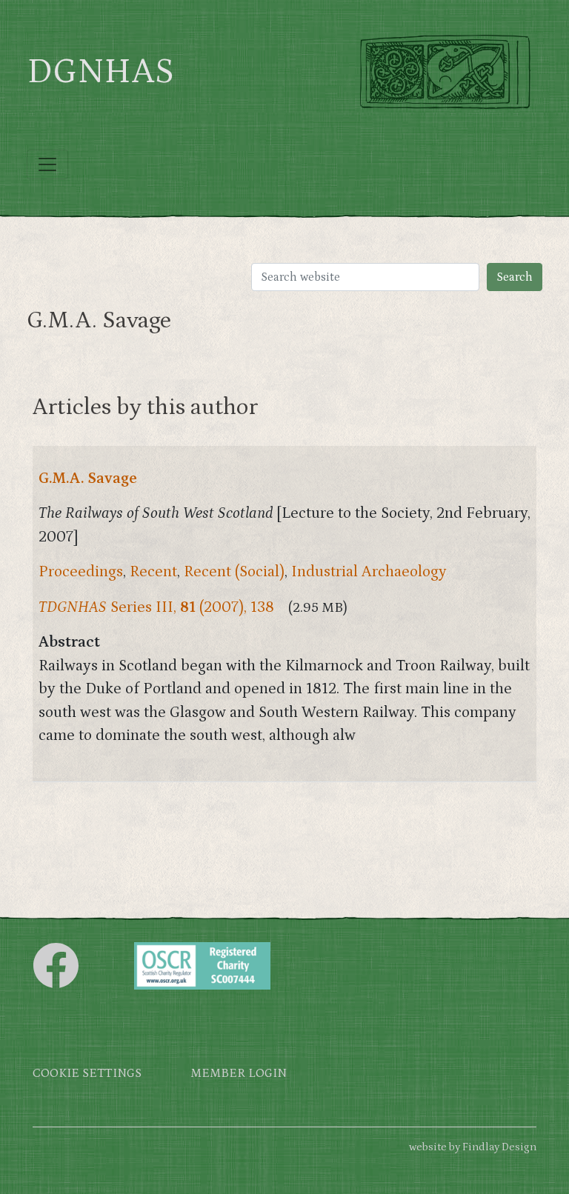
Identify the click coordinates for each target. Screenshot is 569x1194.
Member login (238, 1074)
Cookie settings (87, 1074)
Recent (153, 572)
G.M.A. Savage (88, 478)
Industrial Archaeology (369, 572)
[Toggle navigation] (47, 164)
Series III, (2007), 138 (156, 607)
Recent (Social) (234, 572)
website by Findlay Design (472, 1147)
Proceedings (81, 572)
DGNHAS (100, 72)
